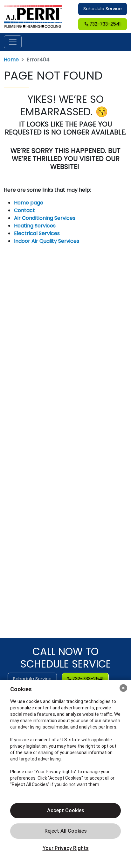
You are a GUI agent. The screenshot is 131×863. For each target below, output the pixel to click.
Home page (29, 202)
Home (11, 59)
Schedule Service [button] (102, 8)
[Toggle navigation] (13, 41)
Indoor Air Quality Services (46, 241)
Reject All (65, 831)
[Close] (123, 688)
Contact (24, 210)
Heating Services (35, 225)
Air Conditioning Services (44, 218)
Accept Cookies (65, 810)
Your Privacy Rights (66, 848)
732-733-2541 (104, 24)
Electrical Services (37, 233)
